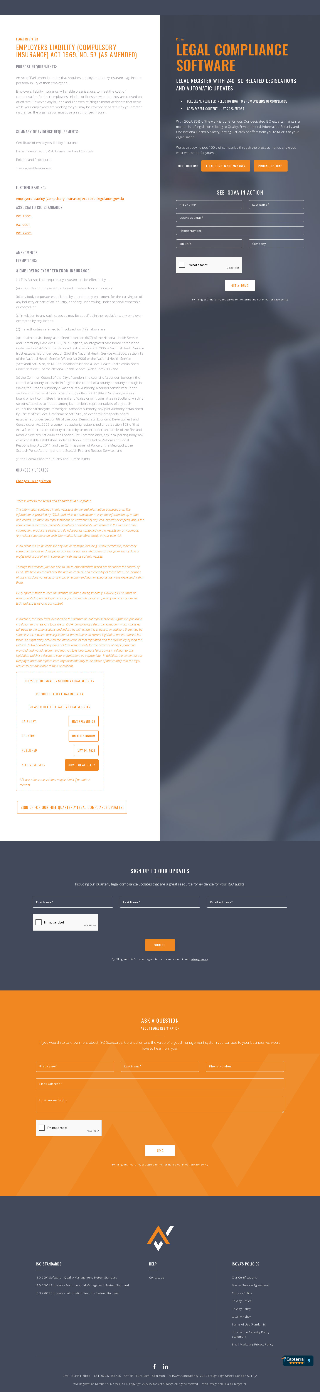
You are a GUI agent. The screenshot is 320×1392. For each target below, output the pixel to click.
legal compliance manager (225, 166)
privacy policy (279, 299)
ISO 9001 (23, 224)
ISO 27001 (24, 233)
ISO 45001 (24, 216)
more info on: (188, 166)
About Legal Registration (160, 1028)
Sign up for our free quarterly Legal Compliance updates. (72, 807)
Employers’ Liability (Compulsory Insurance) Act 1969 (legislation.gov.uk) (70, 198)
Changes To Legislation (33, 481)
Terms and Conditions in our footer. (67, 501)
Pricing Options (270, 166)
